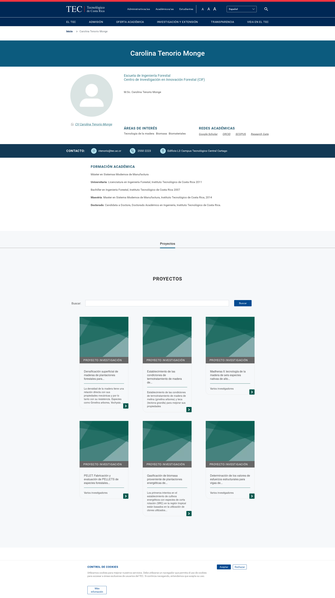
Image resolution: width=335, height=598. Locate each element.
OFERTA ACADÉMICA (130, 22)
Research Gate (260, 134)
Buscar (243, 303)
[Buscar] (266, 10)
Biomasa (161, 133)
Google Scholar (208, 134)
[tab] (167, 244)
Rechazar (240, 567)
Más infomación (97, 590)
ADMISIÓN (96, 22)
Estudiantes (186, 9)
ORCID (226, 134)
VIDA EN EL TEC (258, 22)
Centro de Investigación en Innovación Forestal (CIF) (164, 79)
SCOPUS (241, 134)
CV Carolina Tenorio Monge (93, 124)
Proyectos (167, 243)
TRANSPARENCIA (222, 22)
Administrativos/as (138, 9)
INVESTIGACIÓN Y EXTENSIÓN (177, 22)
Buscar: (76, 303)
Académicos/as (165, 9)
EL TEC (71, 22)
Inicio (69, 31)
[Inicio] (85, 9)
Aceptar (224, 567)
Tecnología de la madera (139, 133)
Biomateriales (177, 133)
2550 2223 (144, 150)
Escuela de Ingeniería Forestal (147, 75)
